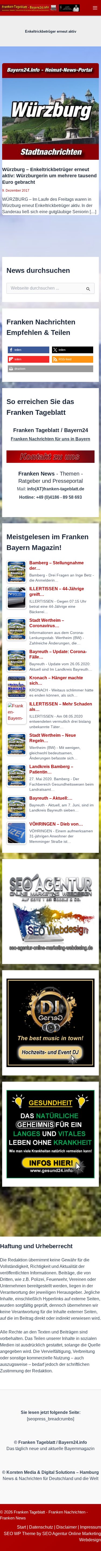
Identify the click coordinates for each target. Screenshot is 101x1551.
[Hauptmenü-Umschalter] (95, 8)
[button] (28, 350)
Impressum (90, 1527)
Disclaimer (66, 1527)
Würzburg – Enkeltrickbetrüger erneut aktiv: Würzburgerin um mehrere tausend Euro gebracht (49, 176)
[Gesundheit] (50, 1134)
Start (21, 1527)
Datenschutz (41, 1527)
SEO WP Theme (20, 1533)
